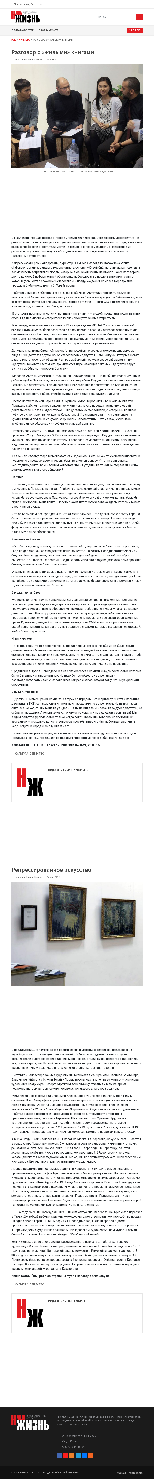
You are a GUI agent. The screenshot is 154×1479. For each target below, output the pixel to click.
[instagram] (123, 4)
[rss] (141, 4)
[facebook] (119, 4)
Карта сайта (136, 1472)
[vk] (136, 4)
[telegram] (132, 4)
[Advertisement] (77, 207)
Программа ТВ (48, 30)
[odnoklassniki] (127, 4)
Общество (37, 753)
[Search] (139, 17)
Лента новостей (22, 30)
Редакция (121, 1472)
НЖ (13, 39)
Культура (24, 39)
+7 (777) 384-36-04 (73, 1446)
